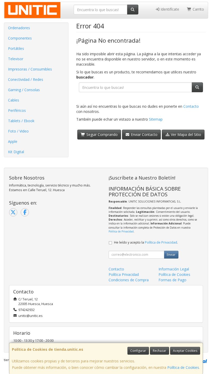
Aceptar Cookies (185, 350)
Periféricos (17, 110)
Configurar (138, 350)
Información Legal (173, 269)
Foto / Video (18, 131)
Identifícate (169, 9)
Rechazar (159, 350)
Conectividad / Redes (25, 79)
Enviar (171, 254)
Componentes (20, 38)
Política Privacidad (124, 274)
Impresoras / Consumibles (30, 69)
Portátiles (16, 48)
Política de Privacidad (121, 231)
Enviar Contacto (143, 134)
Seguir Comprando (101, 134)
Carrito (198, 9)
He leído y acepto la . (146, 242)
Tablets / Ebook (21, 120)
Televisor (15, 58)
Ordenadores (19, 27)
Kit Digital (16, 151)
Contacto (191, 106)
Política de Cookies (183, 367)
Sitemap (156, 119)
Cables (13, 100)
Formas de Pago (172, 279)
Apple (12, 141)
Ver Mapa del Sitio (185, 134)
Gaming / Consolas (24, 89)
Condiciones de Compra (129, 279)
